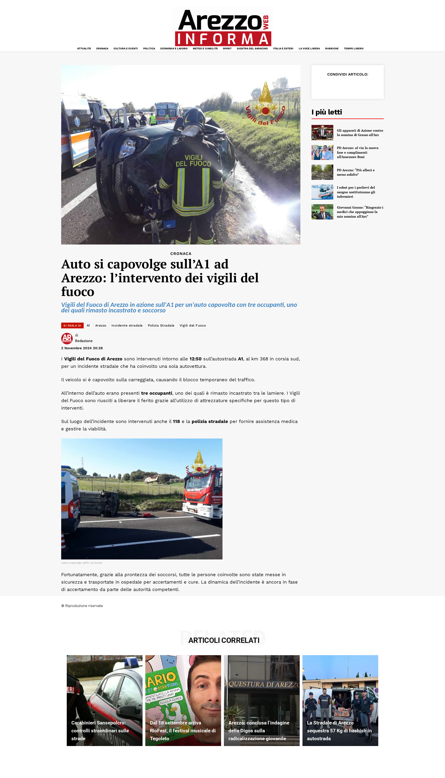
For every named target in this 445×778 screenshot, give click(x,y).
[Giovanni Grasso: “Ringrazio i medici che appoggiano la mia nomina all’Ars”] (322, 211)
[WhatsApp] (353, 85)
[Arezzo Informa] (223, 28)
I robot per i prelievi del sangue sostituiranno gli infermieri (356, 192)
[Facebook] (321, 85)
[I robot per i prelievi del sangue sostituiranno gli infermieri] (322, 192)
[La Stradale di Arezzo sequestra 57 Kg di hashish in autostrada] (340, 700)
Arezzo (100, 325)
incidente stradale (127, 325)
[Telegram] (364, 85)
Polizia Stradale (161, 325)
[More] (375, 85)
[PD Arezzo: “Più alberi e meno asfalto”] (322, 172)
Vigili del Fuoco (193, 325)
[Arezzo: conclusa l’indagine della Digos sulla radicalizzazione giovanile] (262, 700)
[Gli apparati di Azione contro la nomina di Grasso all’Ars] (322, 132)
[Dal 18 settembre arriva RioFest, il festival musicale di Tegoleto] (183, 700)
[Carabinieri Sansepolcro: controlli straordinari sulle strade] (105, 700)
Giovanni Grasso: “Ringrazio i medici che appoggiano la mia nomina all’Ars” (360, 212)
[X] (332, 85)
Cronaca (180, 254)
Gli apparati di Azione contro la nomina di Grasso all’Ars (360, 132)
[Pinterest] (343, 85)
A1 (88, 325)
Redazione (84, 340)
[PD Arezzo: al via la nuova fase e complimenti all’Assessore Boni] (322, 152)
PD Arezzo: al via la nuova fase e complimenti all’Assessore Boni (357, 152)
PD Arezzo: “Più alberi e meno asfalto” (356, 172)
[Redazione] (68, 338)
